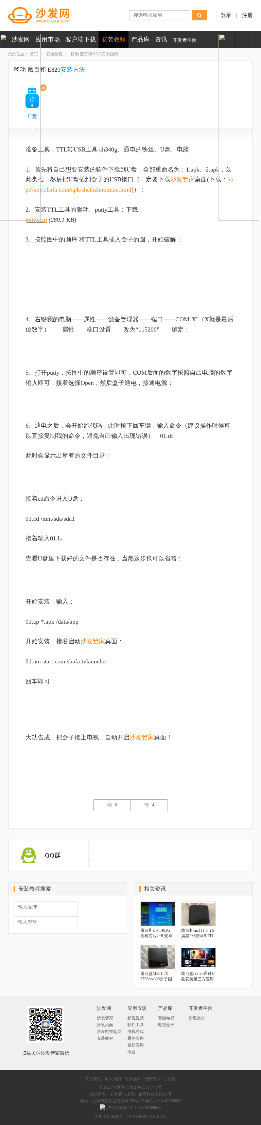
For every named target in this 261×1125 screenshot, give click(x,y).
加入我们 (113, 1078)
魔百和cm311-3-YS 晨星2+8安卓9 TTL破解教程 (197, 933)
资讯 (161, 39)
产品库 (140, 39)
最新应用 (135, 1045)
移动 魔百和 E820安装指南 (94, 54)
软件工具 (135, 1024)
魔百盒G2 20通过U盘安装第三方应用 (198, 976)
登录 (226, 15)
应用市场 (47, 39)
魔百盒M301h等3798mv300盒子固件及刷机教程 (156, 976)
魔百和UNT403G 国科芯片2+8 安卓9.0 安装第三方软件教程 (157, 933)
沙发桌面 (105, 1024)
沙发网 (118, 1087)
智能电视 (166, 1018)
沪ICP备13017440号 (144, 1087)
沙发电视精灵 (109, 1031)
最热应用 (135, 1038)
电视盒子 (166, 1024)
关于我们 (93, 1078)
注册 (247, 15)
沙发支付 (197, 1018)
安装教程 (113, 39)
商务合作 (132, 1078)
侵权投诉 (152, 1078)
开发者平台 (184, 40)
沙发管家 (182, 179)
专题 (131, 1052)
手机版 (170, 1078)
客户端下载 (80, 39)
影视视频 (135, 1018)
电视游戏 (135, 1031)
